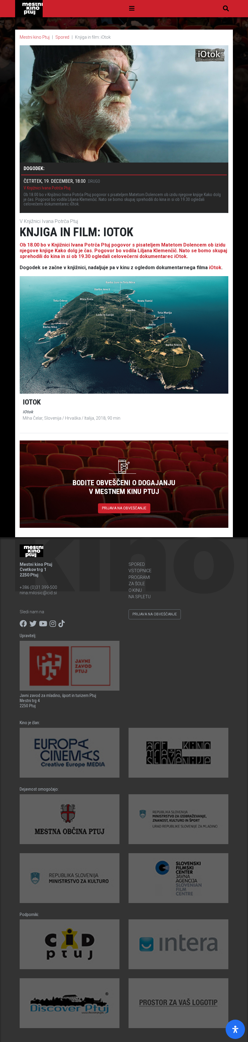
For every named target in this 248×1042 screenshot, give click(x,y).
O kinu (135, 590)
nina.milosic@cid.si (38, 592)
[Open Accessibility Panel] (235, 1029)
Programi (139, 577)
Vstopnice (140, 570)
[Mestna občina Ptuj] (69, 819)
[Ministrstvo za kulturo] (69, 878)
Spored (62, 37)
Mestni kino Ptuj (35, 37)
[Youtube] (43, 624)
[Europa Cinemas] (69, 753)
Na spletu (140, 596)
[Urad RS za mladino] (178, 819)
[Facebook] (23, 624)
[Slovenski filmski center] (178, 878)
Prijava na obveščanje (124, 508)
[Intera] (178, 944)
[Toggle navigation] (132, 8)
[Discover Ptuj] (69, 1003)
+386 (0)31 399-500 (38, 587)
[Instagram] (53, 624)
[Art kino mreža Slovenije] (178, 753)
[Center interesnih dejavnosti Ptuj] (69, 944)
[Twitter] (33, 624)
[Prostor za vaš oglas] (178, 1003)
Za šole (137, 583)
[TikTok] (61, 624)
